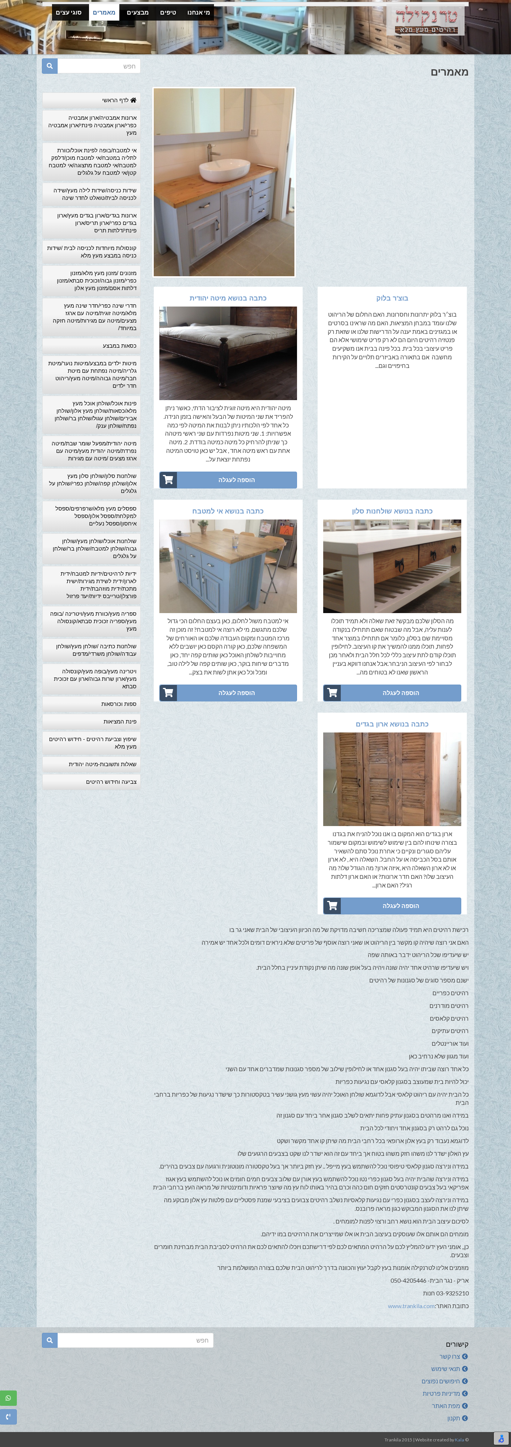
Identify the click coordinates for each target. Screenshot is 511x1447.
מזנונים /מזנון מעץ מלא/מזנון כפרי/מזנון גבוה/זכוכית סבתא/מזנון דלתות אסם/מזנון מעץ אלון (97, 280)
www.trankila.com (411, 1305)
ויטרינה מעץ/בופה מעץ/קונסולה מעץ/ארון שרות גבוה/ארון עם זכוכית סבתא (95, 678)
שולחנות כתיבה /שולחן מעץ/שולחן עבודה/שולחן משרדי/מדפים (96, 650)
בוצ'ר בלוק (392, 298)
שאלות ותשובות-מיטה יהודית (103, 764)
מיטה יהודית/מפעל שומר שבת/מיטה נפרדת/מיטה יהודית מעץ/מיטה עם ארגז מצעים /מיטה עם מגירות (94, 450)
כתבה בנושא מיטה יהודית (228, 298)
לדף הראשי (116, 100)
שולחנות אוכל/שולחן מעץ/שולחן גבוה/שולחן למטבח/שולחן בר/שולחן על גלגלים (95, 548)
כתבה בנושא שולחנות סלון (392, 511)
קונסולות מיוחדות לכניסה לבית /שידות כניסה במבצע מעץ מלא (92, 252)
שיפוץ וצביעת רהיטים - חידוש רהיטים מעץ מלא (93, 743)
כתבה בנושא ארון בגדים (392, 724)
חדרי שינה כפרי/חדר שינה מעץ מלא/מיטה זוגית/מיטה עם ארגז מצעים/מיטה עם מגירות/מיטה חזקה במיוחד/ (95, 316)
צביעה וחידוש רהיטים (111, 782)
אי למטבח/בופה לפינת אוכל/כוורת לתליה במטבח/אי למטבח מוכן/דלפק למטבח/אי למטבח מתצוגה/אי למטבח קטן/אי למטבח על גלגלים (93, 161)
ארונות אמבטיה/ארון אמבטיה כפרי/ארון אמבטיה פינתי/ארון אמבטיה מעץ (92, 125)
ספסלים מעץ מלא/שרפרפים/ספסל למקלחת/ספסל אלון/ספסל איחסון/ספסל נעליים (96, 516)
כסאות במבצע (120, 345)
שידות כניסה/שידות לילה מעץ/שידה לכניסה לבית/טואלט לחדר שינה (95, 194)
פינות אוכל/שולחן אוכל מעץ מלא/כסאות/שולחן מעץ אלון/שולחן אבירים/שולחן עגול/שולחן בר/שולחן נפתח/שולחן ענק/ (96, 414)
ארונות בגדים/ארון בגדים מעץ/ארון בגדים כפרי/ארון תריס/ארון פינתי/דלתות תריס (97, 223)
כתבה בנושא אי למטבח (228, 511)
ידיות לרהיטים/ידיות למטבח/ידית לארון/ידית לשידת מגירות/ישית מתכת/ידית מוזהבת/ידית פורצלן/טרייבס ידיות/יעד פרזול (99, 584)
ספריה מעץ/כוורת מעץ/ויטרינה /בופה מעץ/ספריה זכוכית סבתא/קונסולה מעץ (93, 621)
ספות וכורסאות (119, 704)
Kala (459, 1440)
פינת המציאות (120, 721)
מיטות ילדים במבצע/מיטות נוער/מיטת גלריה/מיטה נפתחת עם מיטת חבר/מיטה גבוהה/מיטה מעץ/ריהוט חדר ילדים (92, 374)
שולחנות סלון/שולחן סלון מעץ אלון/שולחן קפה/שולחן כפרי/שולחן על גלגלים (93, 483)
